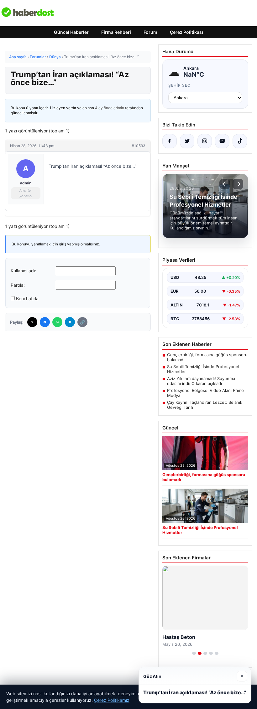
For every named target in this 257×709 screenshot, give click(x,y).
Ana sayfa (18, 56)
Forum (150, 32)
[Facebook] (45, 322)
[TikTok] (240, 141)
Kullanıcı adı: (23, 270)
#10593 (138, 145)
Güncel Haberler (71, 32)
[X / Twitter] (187, 141)
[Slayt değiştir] (194, 653)
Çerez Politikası (186, 32)
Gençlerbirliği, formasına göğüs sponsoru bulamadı (207, 357)
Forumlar (38, 56)
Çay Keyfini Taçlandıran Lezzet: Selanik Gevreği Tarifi (204, 405)
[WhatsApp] (57, 322)
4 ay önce (104, 107)
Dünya (55, 56)
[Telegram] (70, 322)
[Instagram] (204, 141)
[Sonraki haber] (238, 184)
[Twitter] (32, 322)
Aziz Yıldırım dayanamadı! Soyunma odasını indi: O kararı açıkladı (201, 381)
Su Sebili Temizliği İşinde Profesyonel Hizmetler (203, 369)
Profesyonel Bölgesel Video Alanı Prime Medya (205, 393)
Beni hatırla (27, 298)
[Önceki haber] (224, 184)
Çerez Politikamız (111, 700)
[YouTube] (222, 141)
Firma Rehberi (116, 32)
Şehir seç (179, 85)
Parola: (18, 285)
